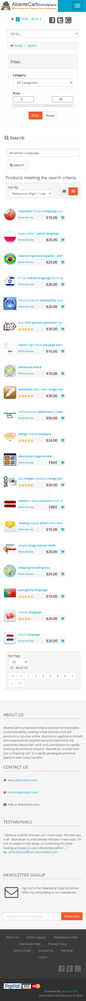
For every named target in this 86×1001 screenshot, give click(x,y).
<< (12, 676)
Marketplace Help (66, 937)
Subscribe (72, 916)
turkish (30, 612)
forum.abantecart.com (22, 792)
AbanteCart (69, 991)
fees (34, 568)
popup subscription (41, 523)
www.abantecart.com (22, 780)
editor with (44, 389)
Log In (43, 957)
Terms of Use (22, 950)
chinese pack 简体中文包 (49, 211)
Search (32, 45)
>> (20, 683)
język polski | (38, 233)
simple (37, 545)
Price (16, 93)
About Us (12, 937)
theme (34, 434)
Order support (36, 937)
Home (17, 45)
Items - (28, 19)
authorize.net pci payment (50, 412)
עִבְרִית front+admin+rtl (46, 278)
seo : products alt (45, 478)
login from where (44, 345)
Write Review (26, 217)
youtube (68, 20)
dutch (29, 634)
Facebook (51, 20)
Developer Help (30, 944)
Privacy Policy (57, 944)
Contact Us (46, 950)
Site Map (67, 950)
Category (19, 75)
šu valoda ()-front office (43, 501)
